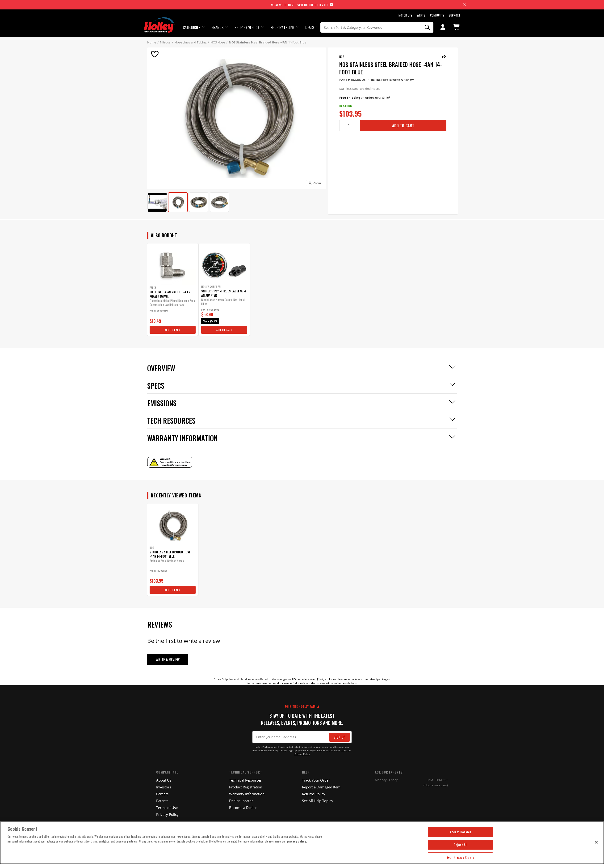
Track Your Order (316, 780)
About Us (163, 780)
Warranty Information (246, 793)
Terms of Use (167, 807)
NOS (341, 57)
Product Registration (245, 787)
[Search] (427, 27)
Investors (163, 787)
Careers (162, 793)
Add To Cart (403, 125)
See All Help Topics (317, 800)
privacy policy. (297, 841)
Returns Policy (313, 793)
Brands (217, 27)
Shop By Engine (282, 27)
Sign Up (339, 737)
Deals (309, 27)
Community (437, 15)
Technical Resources (245, 780)
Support (454, 15)
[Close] (596, 842)
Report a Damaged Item (321, 787)
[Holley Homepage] (159, 20)
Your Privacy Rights (460, 857)
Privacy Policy (302, 754)
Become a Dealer (243, 807)
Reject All (460, 844)
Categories (191, 27)
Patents (162, 800)
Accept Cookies (460, 832)
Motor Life (405, 15)
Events (421, 15)
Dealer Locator (241, 800)
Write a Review (168, 660)
